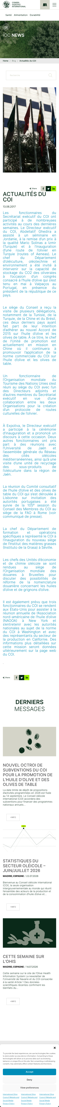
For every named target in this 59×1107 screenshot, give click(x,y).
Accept (29, 1071)
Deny (29, 1079)
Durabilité (35, 15)
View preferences (29, 1087)
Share (34, 188)
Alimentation (20, 15)
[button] (54, 1047)
